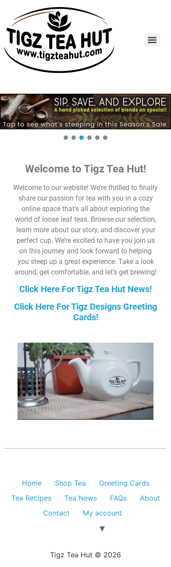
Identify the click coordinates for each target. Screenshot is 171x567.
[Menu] (152, 40)
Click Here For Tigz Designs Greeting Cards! (85, 311)
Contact (56, 512)
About (150, 498)
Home (32, 483)
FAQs (118, 498)
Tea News (80, 498)
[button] (85, 111)
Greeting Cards (124, 483)
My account (102, 512)
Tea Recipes (31, 498)
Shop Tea (70, 483)
